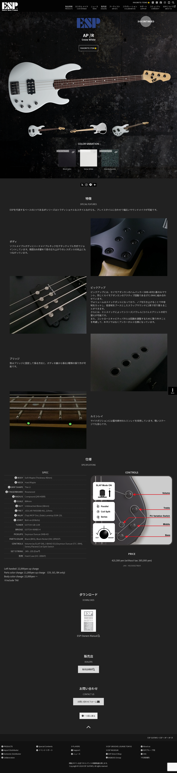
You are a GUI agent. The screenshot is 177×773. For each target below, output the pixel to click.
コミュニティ (155, 7)
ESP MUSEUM (112, 750)
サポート (143, 7)
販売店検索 (87, 669)
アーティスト (114, 7)
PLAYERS (76, 746)
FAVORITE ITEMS (140, 3)
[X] (82, 185)
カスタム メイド (81, 7)
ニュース (94, 7)
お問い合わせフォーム (87, 701)
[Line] (90, 185)
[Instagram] (86, 185)
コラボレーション (130, 7)
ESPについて (168, 7)
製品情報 (68, 7)
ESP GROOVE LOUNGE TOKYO (119, 746)
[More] (95, 185)
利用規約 (145, 757)
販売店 (104, 7)
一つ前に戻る (89, 715)
